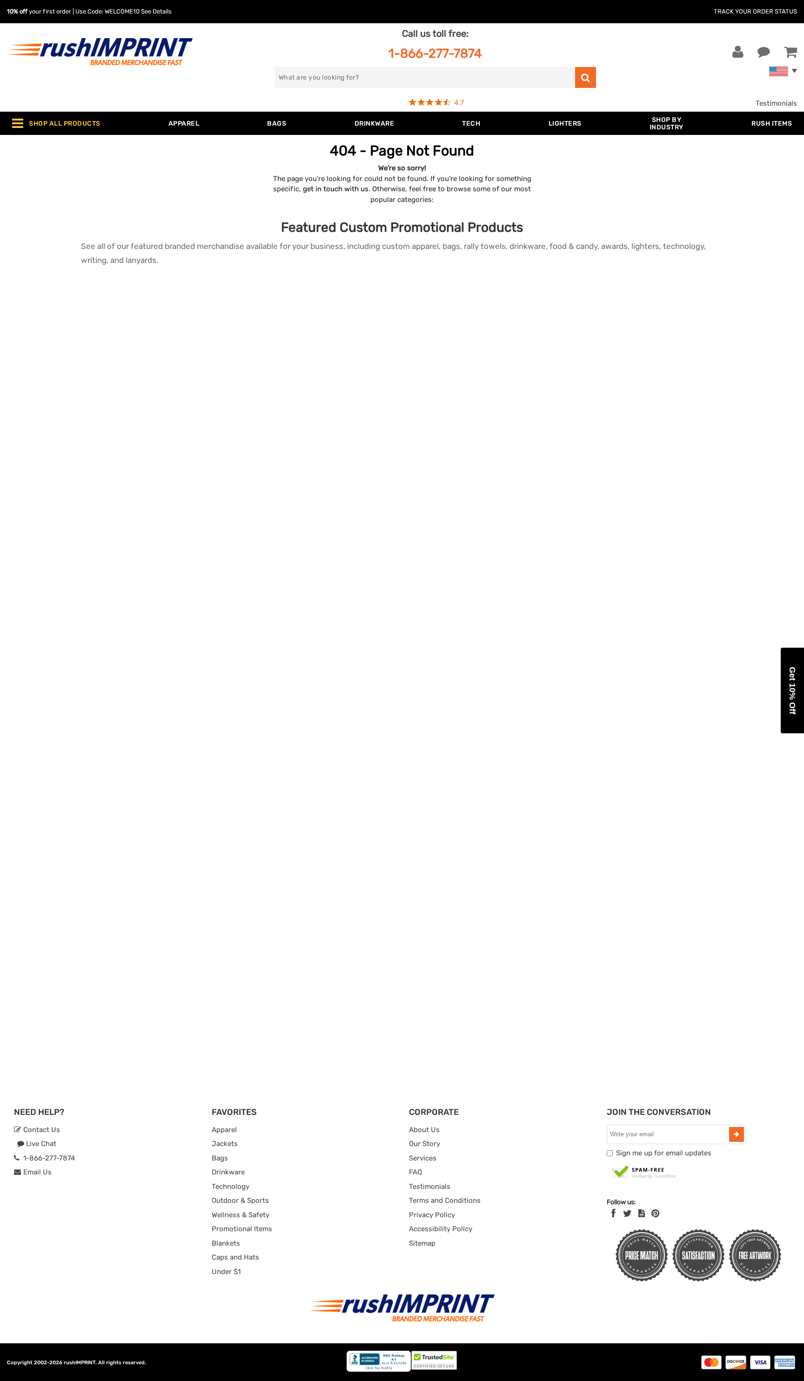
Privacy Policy (432, 1215)
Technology (230, 1186)
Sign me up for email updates (663, 1153)
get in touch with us (335, 189)
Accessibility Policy (440, 1229)
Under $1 (226, 1271)
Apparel (224, 1130)
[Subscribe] (736, 1134)
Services (422, 1158)
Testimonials (776, 103)
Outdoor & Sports (240, 1200)
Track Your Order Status (755, 11)
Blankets (226, 1243)
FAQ (415, 1172)
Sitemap (422, 1243)
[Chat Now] (763, 52)
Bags (220, 1158)
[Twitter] (627, 1213)
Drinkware (228, 1172)
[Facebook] (613, 1213)
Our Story (424, 1144)
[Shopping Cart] (790, 52)
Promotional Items (242, 1229)
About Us (424, 1130)
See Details (156, 11)
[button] (792, 690)
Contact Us (40, 1130)
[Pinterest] (655, 1213)
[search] (585, 77)
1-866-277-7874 (435, 53)
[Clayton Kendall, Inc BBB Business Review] (379, 1370)
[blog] (641, 1213)
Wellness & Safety (240, 1215)
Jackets (225, 1144)
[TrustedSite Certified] (644, 1172)
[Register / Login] (738, 52)
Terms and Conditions (445, 1200)
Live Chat (40, 1144)
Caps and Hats (235, 1257)
